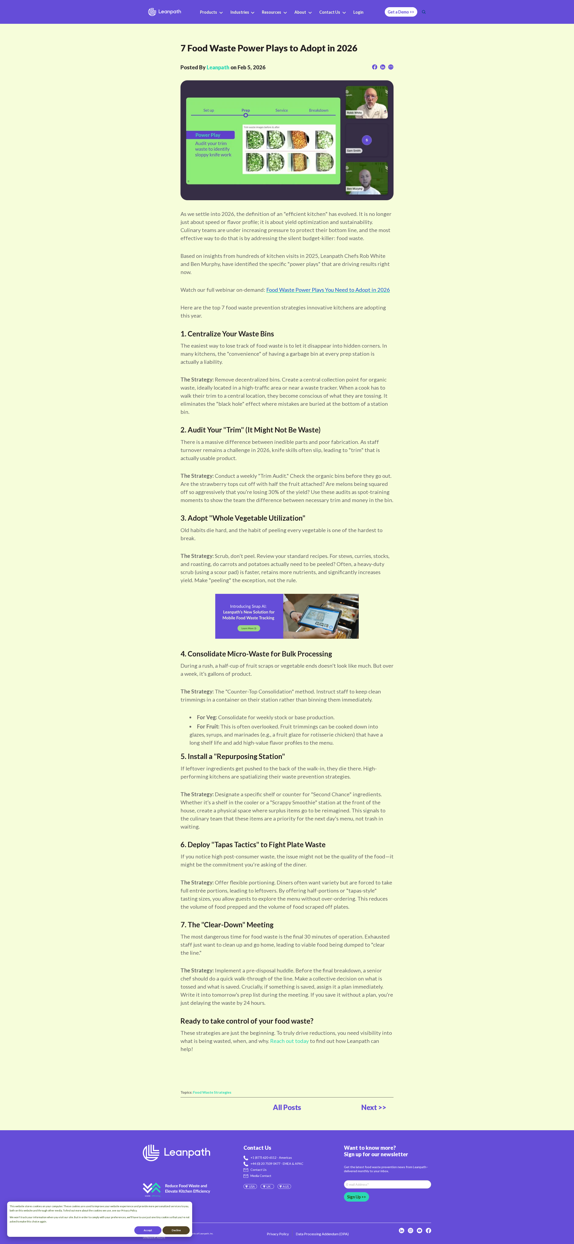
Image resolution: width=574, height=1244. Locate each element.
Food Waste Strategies (212, 1092)
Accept (148, 1230)
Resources (271, 12)
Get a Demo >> (401, 11)
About (300, 12)
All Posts (287, 1107)
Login (358, 12)
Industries (240, 12)
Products (208, 12)
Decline (176, 1230)
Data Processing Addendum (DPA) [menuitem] (322, 1234)
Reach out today (289, 1041)
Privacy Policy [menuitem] (278, 1234)
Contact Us (329, 12)
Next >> (373, 1107)
